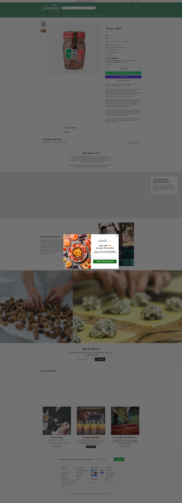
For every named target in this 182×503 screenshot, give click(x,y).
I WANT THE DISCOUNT (105, 261)
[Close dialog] (117, 236)
